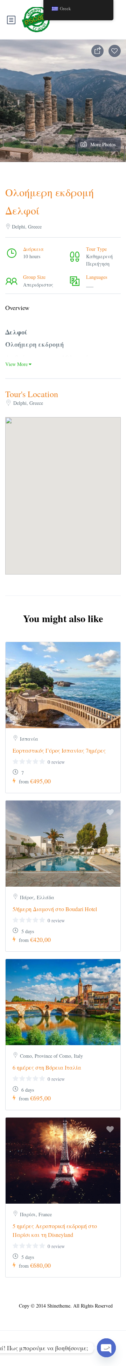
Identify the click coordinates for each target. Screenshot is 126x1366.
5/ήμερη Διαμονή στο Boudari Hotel (55, 909)
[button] (63, 487)
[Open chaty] (106, 1347)
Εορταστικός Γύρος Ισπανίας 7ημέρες (59, 750)
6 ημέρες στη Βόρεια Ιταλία (47, 1067)
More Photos (102, 144)
